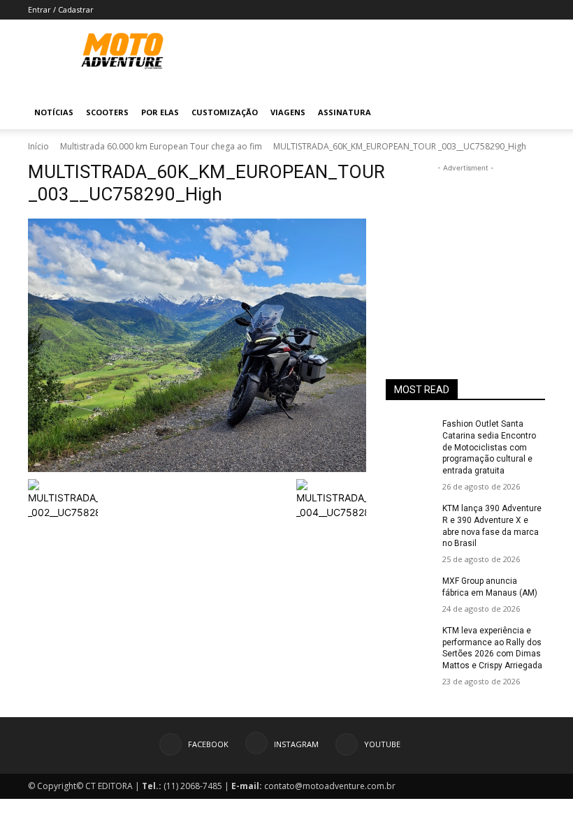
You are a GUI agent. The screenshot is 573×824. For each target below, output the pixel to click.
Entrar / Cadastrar (61, 9)
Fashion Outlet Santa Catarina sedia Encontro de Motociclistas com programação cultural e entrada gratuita (489, 447)
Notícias (53, 112)
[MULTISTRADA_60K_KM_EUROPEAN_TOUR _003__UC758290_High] (197, 345)
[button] (528, 112)
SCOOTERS (107, 112)
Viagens (287, 112)
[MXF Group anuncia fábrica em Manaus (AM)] (409, 592)
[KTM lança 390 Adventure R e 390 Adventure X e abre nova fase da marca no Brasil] (409, 519)
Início (38, 146)
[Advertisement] (465, 245)
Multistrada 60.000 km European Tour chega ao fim (161, 146)
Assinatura (344, 112)
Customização (224, 112)
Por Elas (160, 112)
